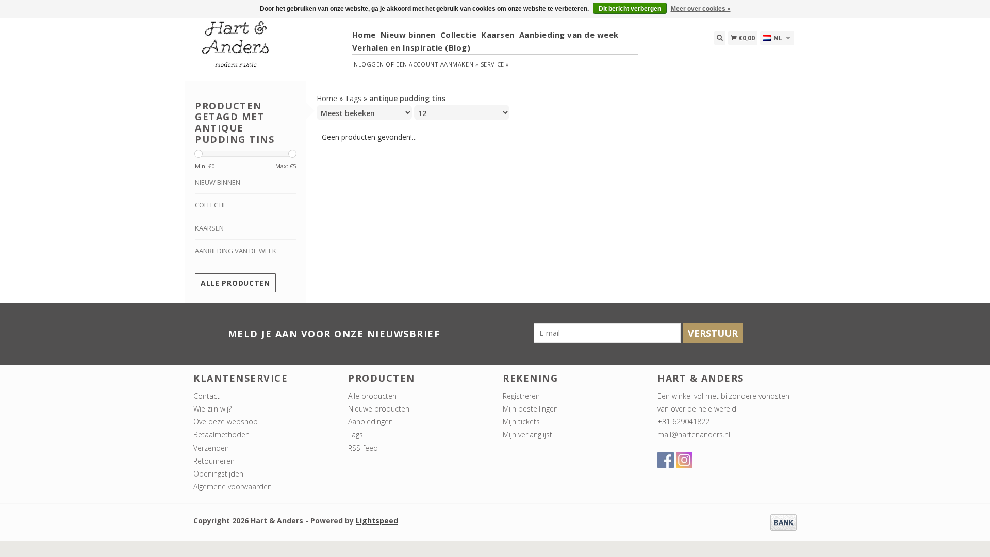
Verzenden (211, 448)
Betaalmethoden (221, 434)
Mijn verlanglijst (527, 434)
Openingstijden (218, 474)
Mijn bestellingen (530, 409)
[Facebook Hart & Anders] (665, 460)
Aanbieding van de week (569, 34)
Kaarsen (498, 34)
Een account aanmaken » (437, 64)
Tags (353, 98)
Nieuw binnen (408, 34)
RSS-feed (363, 448)
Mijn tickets (521, 422)
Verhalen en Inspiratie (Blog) (411, 47)
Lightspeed (377, 521)
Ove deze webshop (225, 422)
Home (364, 34)
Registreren (521, 396)
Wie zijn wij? (212, 409)
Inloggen (368, 64)
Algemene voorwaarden (232, 487)
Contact (206, 396)
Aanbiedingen (370, 422)
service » (495, 64)
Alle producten (235, 283)
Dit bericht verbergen (630, 8)
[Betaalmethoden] (783, 522)
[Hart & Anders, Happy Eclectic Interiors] (269, 48)
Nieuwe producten (378, 409)
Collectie (458, 34)
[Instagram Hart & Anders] (684, 460)
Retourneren (214, 461)
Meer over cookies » (701, 8)
